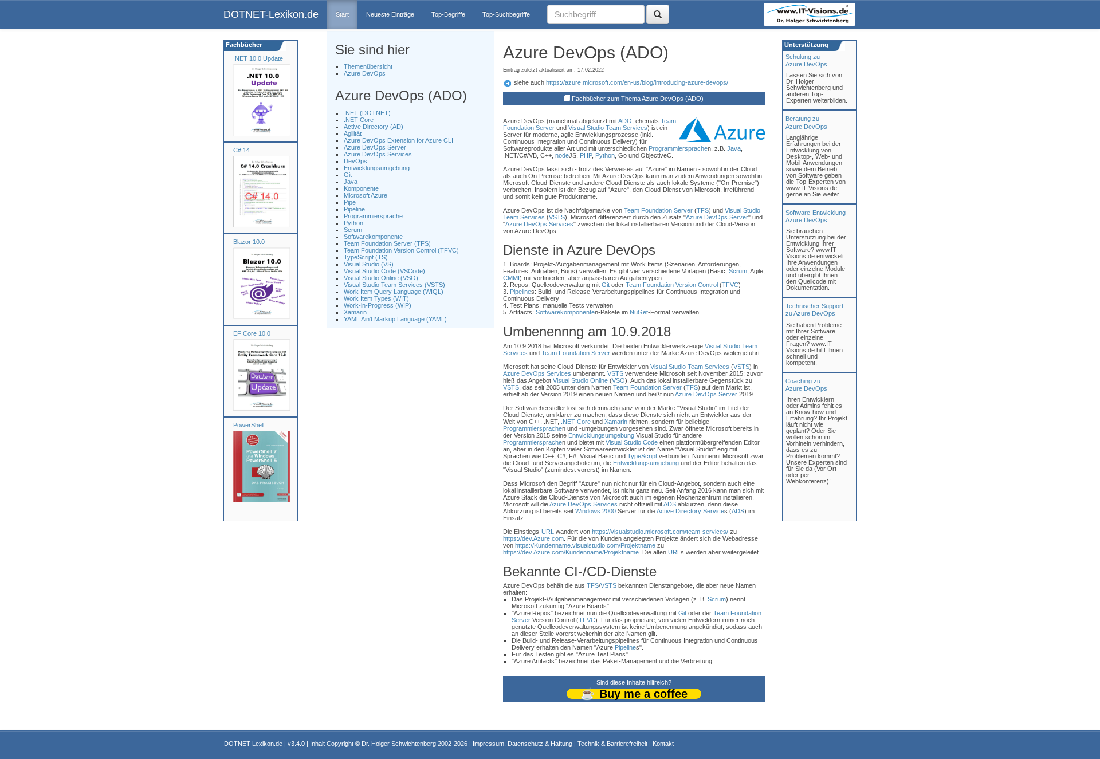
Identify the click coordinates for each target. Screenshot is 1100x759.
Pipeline (354, 209)
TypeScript (642, 456)
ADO (625, 120)
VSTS (557, 217)
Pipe (350, 202)
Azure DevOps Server (375, 147)
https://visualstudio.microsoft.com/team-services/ (660, 531)
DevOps (355, 161)
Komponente (361, 188)
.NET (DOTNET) (367, 112)
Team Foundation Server (658, 210)
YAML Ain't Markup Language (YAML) (395, 319)
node (562, 155)
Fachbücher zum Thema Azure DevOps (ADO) (638, 98)
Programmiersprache (373, 216)
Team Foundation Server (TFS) (387, 243)
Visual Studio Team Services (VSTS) (394, 284)
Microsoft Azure (365, 195)
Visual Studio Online (580, 380)
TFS (703, 210)
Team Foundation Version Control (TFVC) (401, 250)
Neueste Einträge (390, 14)
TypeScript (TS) (366, 257)
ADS (669, 504)
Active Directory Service (690, 511)
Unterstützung (805, 44)
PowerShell (248, 425)
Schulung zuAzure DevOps (806, 60)
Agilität (353, 133)
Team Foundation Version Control (672, 284)
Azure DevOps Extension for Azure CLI (398, 140)
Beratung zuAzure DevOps (806, 122)
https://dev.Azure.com (533, 538)
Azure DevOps (365, 73)
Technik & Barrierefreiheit (612, 743)
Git (348, 174)
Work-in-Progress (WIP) (377, 305)
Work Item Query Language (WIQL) (393, 291)
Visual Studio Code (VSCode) (384, 271)
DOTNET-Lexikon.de (271, 14)
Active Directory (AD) (373, 126)
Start (342, 14)
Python (353, 222)
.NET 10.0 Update (258, 58)
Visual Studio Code (632, 442)
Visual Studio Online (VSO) (381, 277)
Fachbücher (243, 44)
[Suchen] (657, 14)
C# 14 (241, 150)
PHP (586, 155)
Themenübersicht (368, 66)
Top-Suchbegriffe (506, 14)
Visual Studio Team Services (607, 127)
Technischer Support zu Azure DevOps (814, 309)
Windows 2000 (595, 511)
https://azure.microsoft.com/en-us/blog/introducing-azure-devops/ (637, 82)
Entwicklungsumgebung (377, 167)
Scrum (353, 229)
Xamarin (355, 312)
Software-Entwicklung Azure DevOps (815, 216)
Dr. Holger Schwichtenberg (399, 743)
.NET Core (359, 119)
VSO (618, 380)
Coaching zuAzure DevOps (806, 384)
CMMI (511, 277)
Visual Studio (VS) (369, 264)
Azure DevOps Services (378, 154)
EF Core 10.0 (251, 333)
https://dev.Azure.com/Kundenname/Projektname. (572, 552)
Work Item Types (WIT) (376, 298)
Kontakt (663, 743)
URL (547, 531)
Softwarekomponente (373, 236)
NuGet (639, 312)
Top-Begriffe (448, 14)
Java (351, 181)
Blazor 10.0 (249, 241)
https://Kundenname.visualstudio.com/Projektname (585, 545)
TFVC (730, 284)
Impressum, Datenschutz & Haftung (522, 743)
